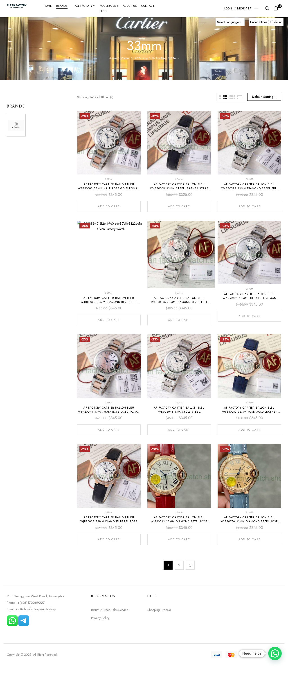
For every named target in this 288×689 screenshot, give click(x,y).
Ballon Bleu (159, 58)
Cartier (125, 58)
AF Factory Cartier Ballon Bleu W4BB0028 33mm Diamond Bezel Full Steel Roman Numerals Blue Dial (109, 302)
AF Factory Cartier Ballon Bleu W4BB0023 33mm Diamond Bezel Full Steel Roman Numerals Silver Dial (249, 188)
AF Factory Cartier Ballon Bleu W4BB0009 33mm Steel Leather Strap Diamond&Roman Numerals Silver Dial (179, 188)
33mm (109, 179)
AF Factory (141, 58)
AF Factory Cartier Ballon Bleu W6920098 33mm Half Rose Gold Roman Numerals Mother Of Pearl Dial (108, 412)
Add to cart (109, 206)
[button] (277, 8)
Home (113, 58)
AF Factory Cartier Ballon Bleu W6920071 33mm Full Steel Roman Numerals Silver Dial (249, 298)
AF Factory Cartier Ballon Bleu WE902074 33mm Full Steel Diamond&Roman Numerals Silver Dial (179, 412)
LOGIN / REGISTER (238, 9)
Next (190, 565)
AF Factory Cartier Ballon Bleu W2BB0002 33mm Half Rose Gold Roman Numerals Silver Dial (109, 188)
